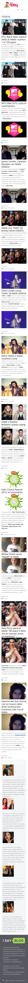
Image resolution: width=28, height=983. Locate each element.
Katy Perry (4, 665)
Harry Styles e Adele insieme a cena (12, 357)
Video (5, 758)
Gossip (5, 680)
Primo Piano (11, 208)
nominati (17, 522)
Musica (5, 83)
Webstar (9, 758)
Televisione (13, 534)
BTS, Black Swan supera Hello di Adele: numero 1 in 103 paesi (13, 39)
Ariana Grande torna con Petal (11, 845)
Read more (4, 80)
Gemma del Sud (20, 735)
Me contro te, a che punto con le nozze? (14, 811)
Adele (24, 665)
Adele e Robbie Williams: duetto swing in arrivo (13, 424)
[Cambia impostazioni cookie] (2, 979)
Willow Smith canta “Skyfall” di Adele (11, 555)
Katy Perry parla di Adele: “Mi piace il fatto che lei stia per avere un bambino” (13, 632)
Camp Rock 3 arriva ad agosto (11, 914)
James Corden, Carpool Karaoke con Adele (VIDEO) (13, 164)
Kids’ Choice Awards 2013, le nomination (12, 491)
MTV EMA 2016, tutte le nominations (13, 104)
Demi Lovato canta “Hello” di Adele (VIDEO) (13, 292)
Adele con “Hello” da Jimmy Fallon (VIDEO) (12, 229)
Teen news (7, 534)
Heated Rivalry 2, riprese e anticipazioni (13, 777)
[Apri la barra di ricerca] (18, 10)
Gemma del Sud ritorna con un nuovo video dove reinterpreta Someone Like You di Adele (13, 707)
